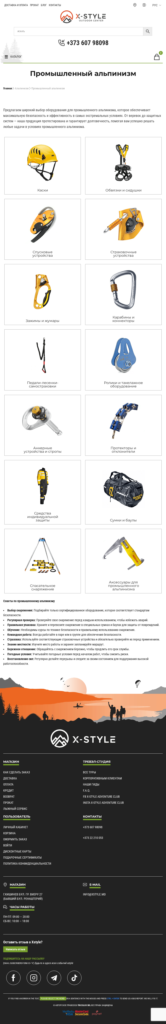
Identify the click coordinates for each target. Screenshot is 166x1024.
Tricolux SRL (84, 1005)
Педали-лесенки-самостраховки (42, 384)
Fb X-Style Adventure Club (101, 796)
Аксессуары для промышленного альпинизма (123, 585)
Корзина (9, 833)
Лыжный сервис (15, 808)
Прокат (34, 5)
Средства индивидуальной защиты (42, 516)
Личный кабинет (15, 827)
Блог (44, 5)
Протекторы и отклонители (123, 450)
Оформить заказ (15, 839)
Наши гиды (91, 784)
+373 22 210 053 (93, 837)
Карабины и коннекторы (123, 319)
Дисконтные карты (17, 851)
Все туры (89, 772)
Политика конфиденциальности (27, 863)
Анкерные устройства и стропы (43, 450)
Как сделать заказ (16, 772)
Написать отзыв (15, 949)
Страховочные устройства (123, 254)
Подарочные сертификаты (22, 857)
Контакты (55, 5)
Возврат (8, 796)
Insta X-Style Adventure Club (103, 802)
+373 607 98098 (92, 827)
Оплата (8, 784)
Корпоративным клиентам (102, 778)
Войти (7, 845)
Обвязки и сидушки (123, 190)
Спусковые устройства (42, 254)
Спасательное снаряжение (42, 587)
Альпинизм (22, 88)
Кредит (8, 790)
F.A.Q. (86, 790)
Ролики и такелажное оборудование (123, 384)
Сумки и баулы (123, 520)
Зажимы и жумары (42, 321)
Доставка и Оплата (16, 5)
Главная (7, 88)
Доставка (10, 778)
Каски (42, 190)
